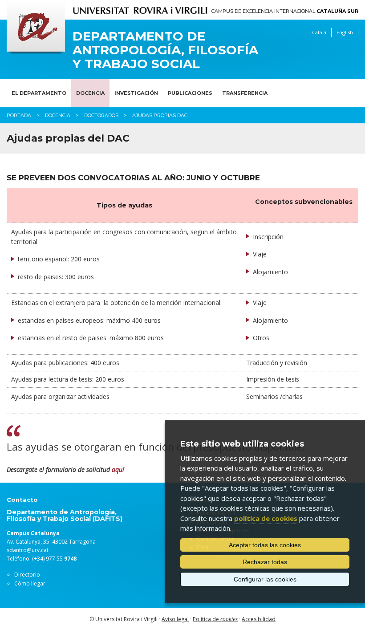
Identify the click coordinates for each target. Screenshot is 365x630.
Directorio (27, 574)
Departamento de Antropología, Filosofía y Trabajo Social (165, 49)
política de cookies (265, 518)
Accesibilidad (259, 619)
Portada (19, 115)
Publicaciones (190, 93)
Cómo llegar (29, 583)
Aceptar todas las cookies (265, 545)
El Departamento (39, 93)
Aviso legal (175, 619)
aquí (118, 469)
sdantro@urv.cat (28, 550)
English (345, 32)
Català (319, 32)
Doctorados (101, 115)
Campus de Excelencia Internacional (284, 11)
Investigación (136, 93)
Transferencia (245, 93)
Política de (215, 619)
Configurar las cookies (265, 579)
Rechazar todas (265, 561)
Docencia (90, 93)
